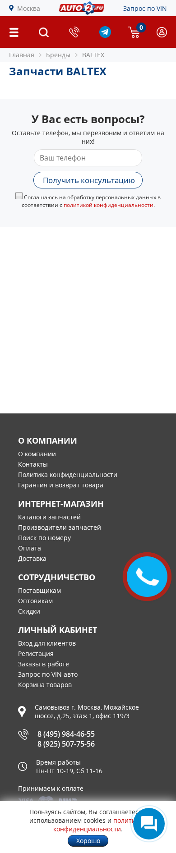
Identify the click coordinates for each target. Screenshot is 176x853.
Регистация (36, 653)
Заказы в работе (43, 664)
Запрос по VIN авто (48, 674)
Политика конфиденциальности (67, 474)
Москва (28, 8)
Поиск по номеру (44, 537)
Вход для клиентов (47, 643)
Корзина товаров (45, 684)
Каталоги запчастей (49, 517)
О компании (37, 453)
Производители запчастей (59, 527)
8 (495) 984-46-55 (66, 734)
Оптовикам (35, 600)
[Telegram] (105, 35)
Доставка (32, 558)
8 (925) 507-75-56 (66, 744)
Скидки (29, 611)
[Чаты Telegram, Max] (149, 823)
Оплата (29, 548)
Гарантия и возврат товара (60, 485)
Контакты (33, 464)
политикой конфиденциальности (108, 205)
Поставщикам (39, 590)
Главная (21, 54)
